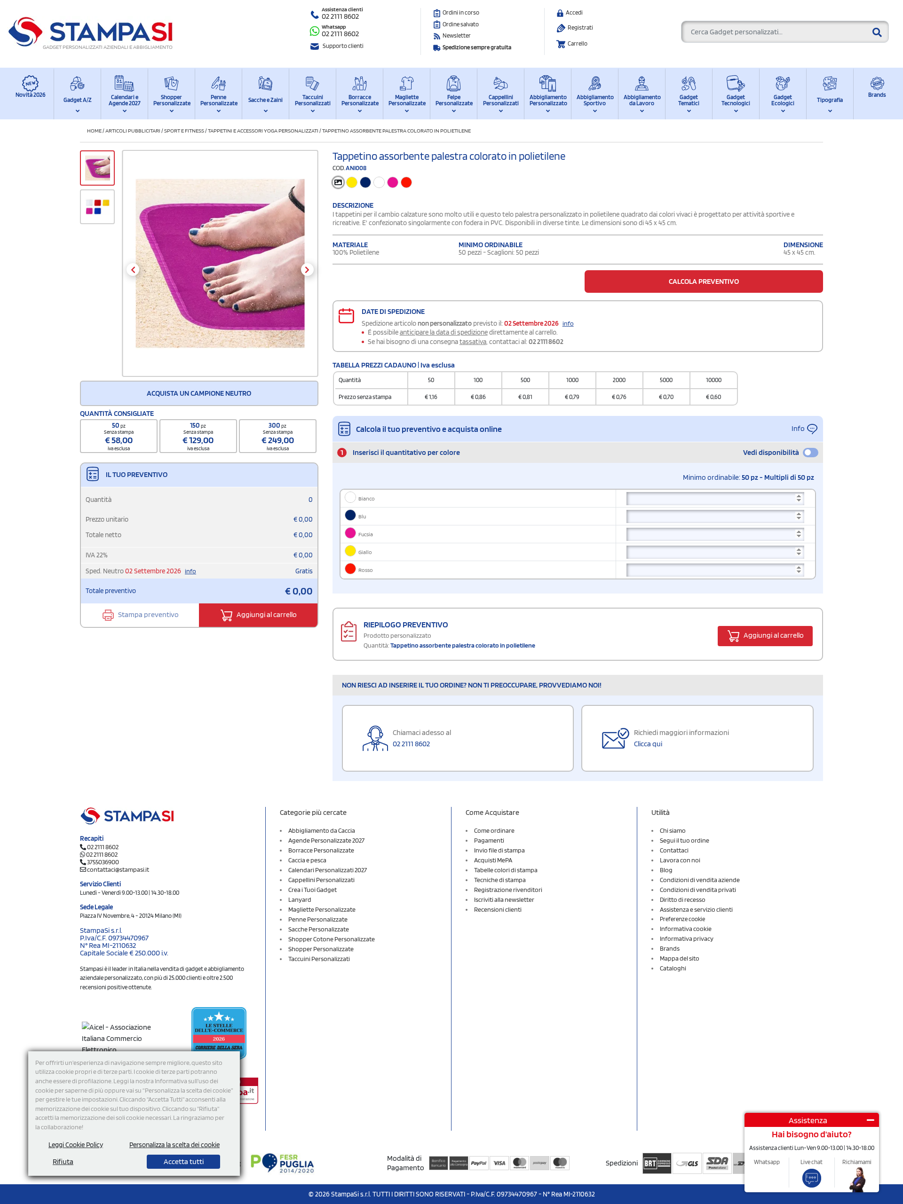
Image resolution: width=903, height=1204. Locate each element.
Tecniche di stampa (500, 879)
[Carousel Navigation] (220, 269)
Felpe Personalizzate (454, 100)
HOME (94, 130)
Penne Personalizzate (218, 100)
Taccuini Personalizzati (313, 100)
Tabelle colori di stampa (506, 870)
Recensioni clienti (498, 909)
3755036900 (103, 862)
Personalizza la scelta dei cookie (174, 1145)
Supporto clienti (343, 45)
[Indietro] (133, 269)
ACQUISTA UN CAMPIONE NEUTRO (199, 393)
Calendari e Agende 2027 (125, 100)
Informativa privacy (686, 938)
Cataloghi (673, 968)
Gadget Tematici (688, 100)
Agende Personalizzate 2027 (326, 840)
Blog (666, 870)
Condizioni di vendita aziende (700, 879)
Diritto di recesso (682, 899)
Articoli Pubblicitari (132, 130)
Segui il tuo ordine (684, 840)
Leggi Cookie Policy (75, 1145)
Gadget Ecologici (782, 100)
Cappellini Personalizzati (501, 100)
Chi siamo (673, 830)
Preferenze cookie (682, 919)
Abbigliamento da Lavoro (642, 100)
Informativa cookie (686, 928)
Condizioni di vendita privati (698, 889)
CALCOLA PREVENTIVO (704, 281)
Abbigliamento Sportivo (595, 100)
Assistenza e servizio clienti (696, 909)
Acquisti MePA (493, 860)
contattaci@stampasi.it (118, 869)
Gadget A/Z (77, 99)
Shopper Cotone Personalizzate (331, 939)
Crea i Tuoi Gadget (312, 889)
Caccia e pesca (307, 860)
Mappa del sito (679, 958)
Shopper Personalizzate (171, 100)
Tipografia (830, 99)
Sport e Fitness (184, 130)
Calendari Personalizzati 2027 (327, 870)
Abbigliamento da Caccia (321, 830)
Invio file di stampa (499, 850)
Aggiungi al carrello (266, 614)
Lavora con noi (680, 860)
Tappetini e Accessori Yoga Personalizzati (263, 130)
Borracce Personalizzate (359, 100)
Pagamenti (489, 840)
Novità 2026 (31, 94)
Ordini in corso (461, 12)
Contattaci (674, 850)
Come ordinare (494, 830)
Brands (877, 94)
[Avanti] (307, 269)
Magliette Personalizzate (406, 100)
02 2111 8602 (340, 16)
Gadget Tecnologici (735, 100)
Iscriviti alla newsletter (504, 899)
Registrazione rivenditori (508, 889)
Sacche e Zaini (265, 99)
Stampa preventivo (148, 614)
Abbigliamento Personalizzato (548, 100)
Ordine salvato (461, 24)
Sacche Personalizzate (318, 929)
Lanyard (299, 899)
